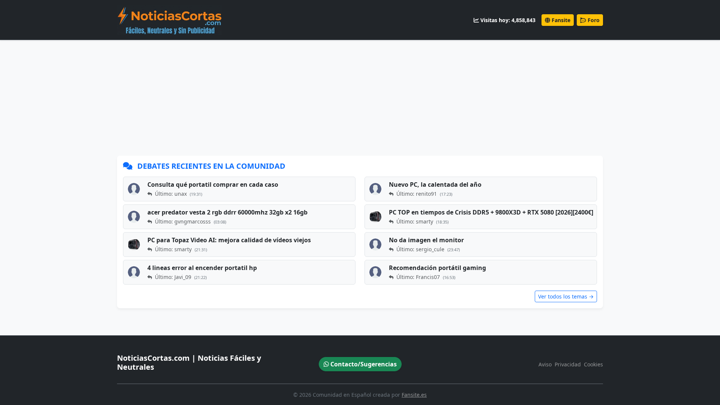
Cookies (593, 364)
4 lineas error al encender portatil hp (202, 268)
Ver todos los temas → (566, 296)
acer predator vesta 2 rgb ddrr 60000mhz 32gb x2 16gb (227, 212)
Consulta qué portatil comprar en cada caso (212, 184)
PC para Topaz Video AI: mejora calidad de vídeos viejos (229, 240)
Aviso (545, 364)
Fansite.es (414, 394)
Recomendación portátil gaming (437, 268)
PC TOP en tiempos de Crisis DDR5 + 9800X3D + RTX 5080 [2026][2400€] (491, 212)
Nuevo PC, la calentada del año (435, 184)
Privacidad (568, 364)
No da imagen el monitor (426, 240)
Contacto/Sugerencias (363, 364)
